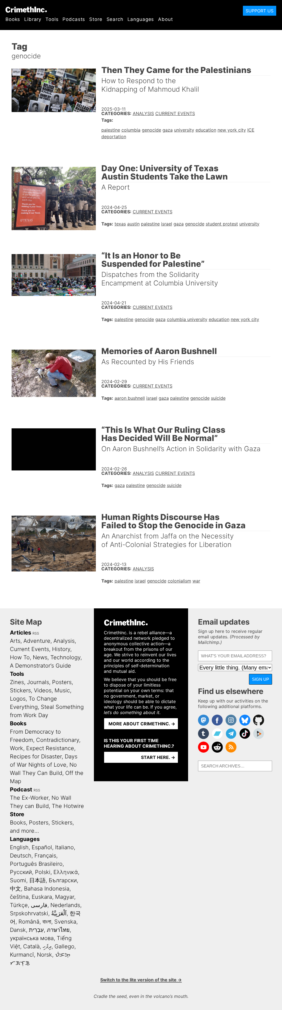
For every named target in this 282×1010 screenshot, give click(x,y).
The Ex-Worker (29, 797)
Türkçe (19, 905)
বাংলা (46, 921)
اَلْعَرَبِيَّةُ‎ (59, 913)
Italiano (64, 847)
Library (32, 19)
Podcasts (74, 19)
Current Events (175, 113)
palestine (110, 130)
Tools (51, 19)
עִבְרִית (36, 930)
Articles (20, 632)
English (19, 847)
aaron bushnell (130, 398)
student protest (222, 224)
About (165, 19)
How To (20, 657)
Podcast (21, 789)
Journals (38, 682)
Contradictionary (57, 740)
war (196, 581)
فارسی (39, 905)
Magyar (64, 897)
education (206, 130)
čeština (19, 897)
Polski (42, 872)
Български (63, 880)
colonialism (179, 581)
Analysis (143, 113)
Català (31, 946)
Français (45, 855)
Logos (18, 698)
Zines (17, 682)
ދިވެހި (47, 946)
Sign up (260, 679)
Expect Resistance (50, 748)
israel (166, 224)
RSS (35, 633)
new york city (232, 130)
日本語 (37, 880)
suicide (218, 398)
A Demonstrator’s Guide (40, 665)
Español (42, 847)
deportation (113, 136)
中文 (15, 888)
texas (120, 224)
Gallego (64, 946)
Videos (42, 690)
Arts (15, 641)
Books (13, 19)
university (184, 130)
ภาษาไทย (58, 930)
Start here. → (158, 757)
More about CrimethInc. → (142, 723)
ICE (250, 130)
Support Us (259, 10)
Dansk (18, 930)
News (40, 657)
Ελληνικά (65, 872)
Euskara (42, 897)
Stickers (20, 690)
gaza (167, 130)
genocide (151, 130)
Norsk (44, 954)
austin (133, 224)
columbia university (187, 319)
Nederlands (65, 905)
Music (62, 690)
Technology (65, 657)
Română (28, 921)
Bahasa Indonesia (46, 888)
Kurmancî (22, 954)
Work (16, 748)
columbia (130, 130)
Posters (62, 682)
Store (95, 19)
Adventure (36, 641)
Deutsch (20, 855)
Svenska (65, 921)
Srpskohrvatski (29, 913)
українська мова (32, 938)
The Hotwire (68, 806)
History (61, 649)
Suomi (18, 880)
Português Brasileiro (36, 864)
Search (115, 19)
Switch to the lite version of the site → (141, 979)
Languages (141, 19)
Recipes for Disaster (36, 756)
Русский (21, 872)
